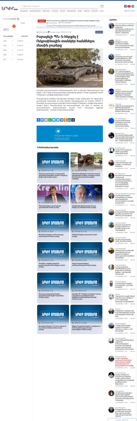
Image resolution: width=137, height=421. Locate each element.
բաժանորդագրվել (62, 139)
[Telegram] (132, 6)
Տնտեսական (46, 11)
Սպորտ (102, 11)
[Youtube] (129, 6)
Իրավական (54, 11)
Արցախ (80, 11)
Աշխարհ (62, 11)
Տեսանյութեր (131, 10)
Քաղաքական (24, 11)
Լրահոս (113, 20)
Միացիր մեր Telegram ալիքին (66, 136)
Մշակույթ (94, 11)
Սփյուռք (87, 11)
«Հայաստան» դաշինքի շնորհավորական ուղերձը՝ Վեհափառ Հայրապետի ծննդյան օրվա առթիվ (71, 21)
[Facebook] (125, 6)
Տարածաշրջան (71, 11)
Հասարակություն (35, 11)
